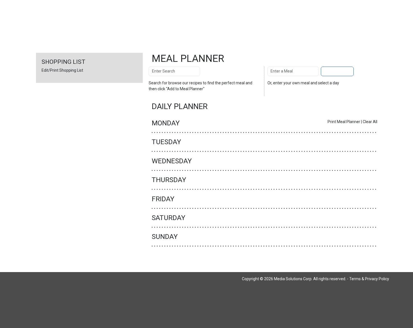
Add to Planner (337, 71)
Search (211, 71)
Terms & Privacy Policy (369, 279)
